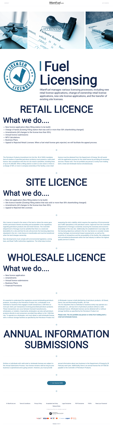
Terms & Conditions (25, 403)
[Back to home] (56, 3)
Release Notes (56, 406)
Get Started (105, 3)
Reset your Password (101, 403)
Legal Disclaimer (66, 403)
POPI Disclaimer (79, 403)
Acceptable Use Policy (52, 403)
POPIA (89, 403)
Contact (6, 3)
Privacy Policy (38, 403)
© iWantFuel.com (11, 403)
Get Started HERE (57, 383)
